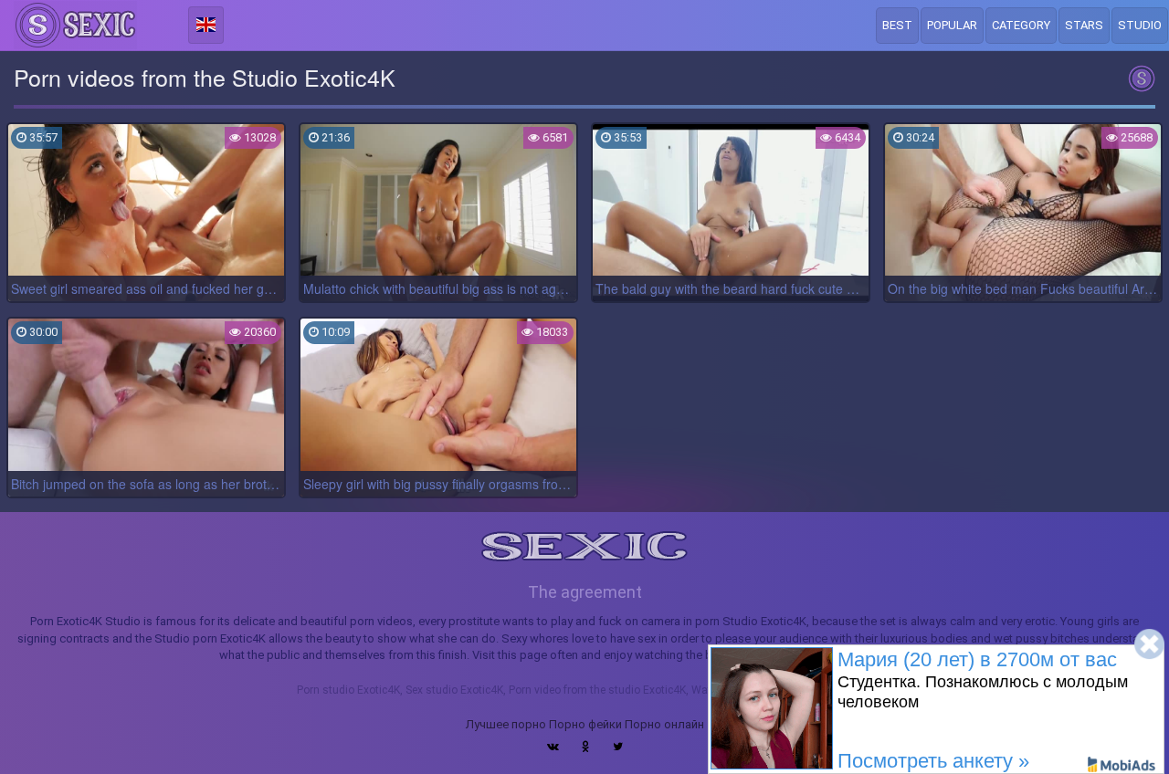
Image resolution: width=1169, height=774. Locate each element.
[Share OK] (586, 746)
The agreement (585, 591)
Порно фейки (585, 724)
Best (897, 25)
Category (1021, 25)
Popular (952, 25)
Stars (1084, 25)
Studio (1140, 25)
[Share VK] (553, 746)
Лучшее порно (506, 724)
